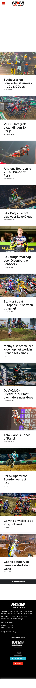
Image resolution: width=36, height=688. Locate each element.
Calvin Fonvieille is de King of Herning (18, 522)
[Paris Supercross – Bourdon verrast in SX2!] (18, 459)
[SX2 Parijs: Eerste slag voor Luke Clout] (18, 197)
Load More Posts (18, 582)
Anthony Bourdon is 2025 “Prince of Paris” (17, 172)
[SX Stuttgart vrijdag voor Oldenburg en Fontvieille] (18, 239)
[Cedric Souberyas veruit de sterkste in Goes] (18, 545)
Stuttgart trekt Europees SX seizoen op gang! (18, 305)
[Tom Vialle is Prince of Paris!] (18, 418)
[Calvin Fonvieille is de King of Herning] (18, 504)
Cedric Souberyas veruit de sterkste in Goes (17, 565)
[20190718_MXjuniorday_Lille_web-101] (18, 642)
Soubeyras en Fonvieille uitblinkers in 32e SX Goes (18, 83)
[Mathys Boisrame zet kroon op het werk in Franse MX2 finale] (18, 329)
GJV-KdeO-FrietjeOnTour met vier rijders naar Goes (18, 394)
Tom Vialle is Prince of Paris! (17, 436)
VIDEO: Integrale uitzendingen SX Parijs (15, 127)
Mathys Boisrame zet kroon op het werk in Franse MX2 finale (18, 349)
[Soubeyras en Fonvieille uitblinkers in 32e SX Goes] (18, 63)
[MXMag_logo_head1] (18, 2)
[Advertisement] (18, 684)
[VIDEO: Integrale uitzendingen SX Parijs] (18, 108)
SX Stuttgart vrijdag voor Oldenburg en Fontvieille (17, 260)
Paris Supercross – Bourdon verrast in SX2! (16, 479)
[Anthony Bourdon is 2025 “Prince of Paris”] (18, 152)
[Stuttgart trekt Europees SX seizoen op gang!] (18, 285)
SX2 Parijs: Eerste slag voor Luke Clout (18, 214)
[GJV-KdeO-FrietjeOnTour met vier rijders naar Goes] (18, 374)
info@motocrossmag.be (10, 632)
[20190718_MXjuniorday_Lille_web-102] (18, 648)
